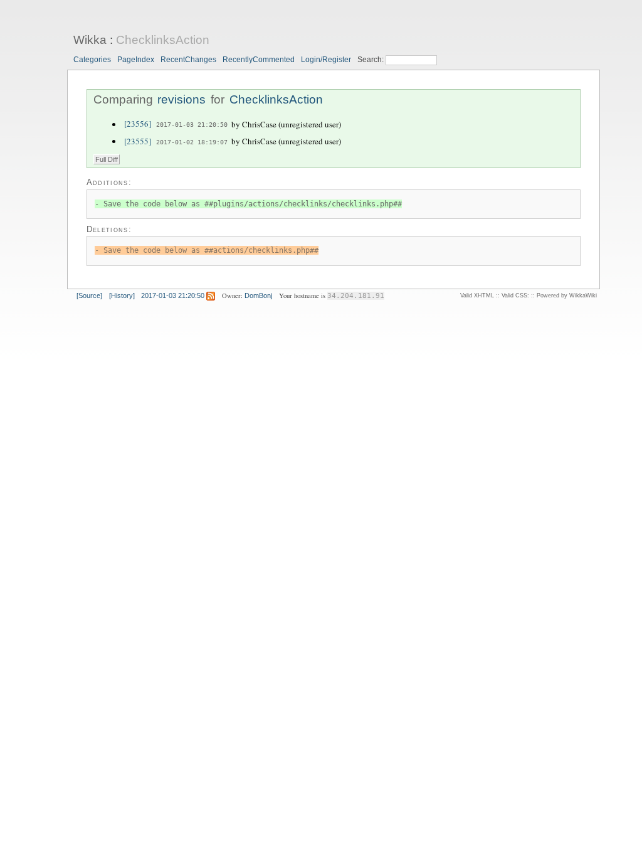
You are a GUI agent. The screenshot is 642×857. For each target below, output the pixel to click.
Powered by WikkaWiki (567, 295)
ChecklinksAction (162, 39)
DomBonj (258, 295)
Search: (371, 59)
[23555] (137, 141)
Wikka (90, 39)
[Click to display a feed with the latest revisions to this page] (210, 295)
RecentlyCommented (259, 59)
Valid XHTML (477, 295)
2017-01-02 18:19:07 (192, 142)
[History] (122, 295)
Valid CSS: (515, 295)
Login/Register (326, 59)
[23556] (137, 124)
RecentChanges (188, 59)
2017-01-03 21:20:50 (192, 125)
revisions (181, 99)
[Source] (89, 295)
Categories (92, 59)
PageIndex (135, 59)
